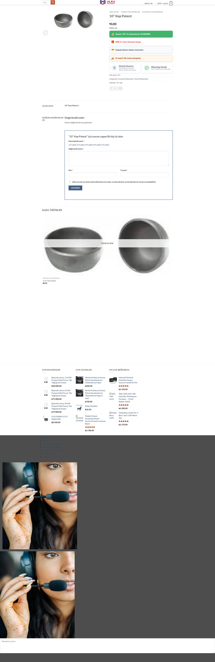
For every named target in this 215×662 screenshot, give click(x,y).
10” (117, 83)
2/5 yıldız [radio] (81, 145)
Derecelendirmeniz (76, 141)
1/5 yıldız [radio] (72, 145)
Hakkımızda (48, 454)
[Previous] (43, 359)
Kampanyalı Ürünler (52, 450)
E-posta (124, 170)
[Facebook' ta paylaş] (112, 88)
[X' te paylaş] (116, 88)
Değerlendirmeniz (76, 149)
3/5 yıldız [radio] (89, 145)
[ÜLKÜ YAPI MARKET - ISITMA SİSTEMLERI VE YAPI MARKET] (107, 2)
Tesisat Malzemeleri (130, 12)
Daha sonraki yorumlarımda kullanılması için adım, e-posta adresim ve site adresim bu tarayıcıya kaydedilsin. (114, 182)
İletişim (46, 457)
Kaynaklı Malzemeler (152, 12)
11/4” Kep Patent (49, 281)
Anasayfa (47, 437)
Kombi (45, 441)
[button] (148, 3)
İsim (71, 170)
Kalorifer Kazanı (51, 447)
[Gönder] (53, 2)
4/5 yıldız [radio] (97, 145)
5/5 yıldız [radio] (105, 145)
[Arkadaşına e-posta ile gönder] (121, 88)
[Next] (51, 31)
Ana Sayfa (114, 12)
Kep (121, 83)
